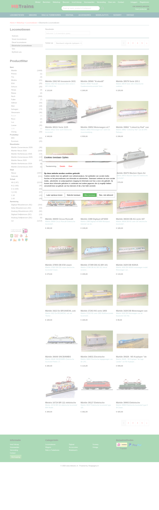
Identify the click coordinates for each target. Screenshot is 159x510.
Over (70, 166)
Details (62, 166)
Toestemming (51, 166)
